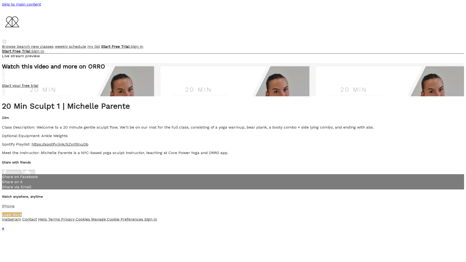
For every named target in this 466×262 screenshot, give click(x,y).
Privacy (68, 219)
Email (30, 172)
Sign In (37, 51)
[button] (4, 41)
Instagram (11, 219)
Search (24, 46)
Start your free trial (20, 85)
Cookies (83, 219)
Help (43, 219)
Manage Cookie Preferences (117, 219)
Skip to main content (21, 4)
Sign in (137, 46)
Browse (9, 46)
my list (93, 46)
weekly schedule (70, 46)
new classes (42, 46)
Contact (29, 219)
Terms (54, 219)
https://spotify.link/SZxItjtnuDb (60, 144)
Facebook (11, 172)
